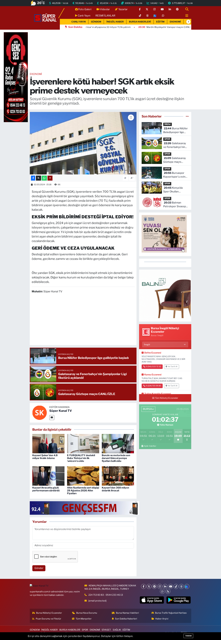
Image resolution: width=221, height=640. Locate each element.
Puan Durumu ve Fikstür (48, 618)
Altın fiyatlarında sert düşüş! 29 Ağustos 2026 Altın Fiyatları (83, 490)
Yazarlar (123, 9)
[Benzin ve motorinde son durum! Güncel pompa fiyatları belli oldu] (118, 443)
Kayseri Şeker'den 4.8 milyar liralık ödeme (45, 457)
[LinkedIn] (165, 586)
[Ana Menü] (185, 16)
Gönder (38, 568)
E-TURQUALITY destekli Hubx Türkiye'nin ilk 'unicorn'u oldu (81, 458)
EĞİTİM (160, 21)
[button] (188, 22)
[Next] (186, 586)
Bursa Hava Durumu (86, 613)
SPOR (167, 139)
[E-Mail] (51, 417)
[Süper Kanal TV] (45, 17)
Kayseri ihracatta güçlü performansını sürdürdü (46, 489)
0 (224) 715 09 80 (153, 386)
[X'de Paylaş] (38, 178)
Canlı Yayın (84, 15)
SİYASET (106, 629)
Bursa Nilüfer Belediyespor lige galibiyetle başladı (175, 130)
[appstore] (151, 600)
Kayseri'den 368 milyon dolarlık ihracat (115, 489)
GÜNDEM (96, 21)
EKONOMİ (175, 21)
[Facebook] (143, 586)
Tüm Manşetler (84, 618)
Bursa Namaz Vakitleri (127, 613)
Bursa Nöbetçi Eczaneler (49, 613)
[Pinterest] (154, 586)
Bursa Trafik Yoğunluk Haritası (171, 613)
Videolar (105, 9)
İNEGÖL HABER (115, 21)
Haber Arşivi (161, 618)
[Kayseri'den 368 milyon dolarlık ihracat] (118, 475)
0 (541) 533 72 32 (153, 366)
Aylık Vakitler (150, 446)
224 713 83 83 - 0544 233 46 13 (105, 595)
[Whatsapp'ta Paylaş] (44, 178)
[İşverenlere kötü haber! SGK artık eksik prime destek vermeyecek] (83, 143)
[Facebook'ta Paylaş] (33, 178)
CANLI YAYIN (78, 21)
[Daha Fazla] (50, 178)
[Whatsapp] (162, 591)
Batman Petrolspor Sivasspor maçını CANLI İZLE (175, 204)
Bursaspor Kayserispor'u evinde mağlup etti (175, 175)
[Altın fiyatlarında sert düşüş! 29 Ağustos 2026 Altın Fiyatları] (83, 475)
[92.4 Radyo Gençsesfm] (16, 77)
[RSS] (167, 591)
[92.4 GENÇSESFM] (84, 507)
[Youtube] (170, 586)
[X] (148, 586)
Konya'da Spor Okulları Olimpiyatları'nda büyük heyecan (173, 190)
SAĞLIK (117, 629)
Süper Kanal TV (60, 411)
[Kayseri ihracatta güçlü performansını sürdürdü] (48, 475)
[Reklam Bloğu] (165, 295)
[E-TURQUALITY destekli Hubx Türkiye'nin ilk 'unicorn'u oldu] (83, 443)
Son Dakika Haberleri (126, 618)
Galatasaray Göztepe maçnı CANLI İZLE (174, 160)
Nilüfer (167, 124)
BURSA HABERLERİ (140, 21)
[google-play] (178, 600)
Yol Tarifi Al (172, 366)
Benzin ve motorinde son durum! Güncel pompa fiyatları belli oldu (116, 458)
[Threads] (181, 586)
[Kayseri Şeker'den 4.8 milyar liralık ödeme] (48, 443)
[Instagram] (159, 586)
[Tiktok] (175, 586)
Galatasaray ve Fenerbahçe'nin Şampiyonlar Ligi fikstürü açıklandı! (174, 145)
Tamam (188, 636)
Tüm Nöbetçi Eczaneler (166, 398)
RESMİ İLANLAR (105, 15)
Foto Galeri (84, 9)
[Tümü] (187, 116)
